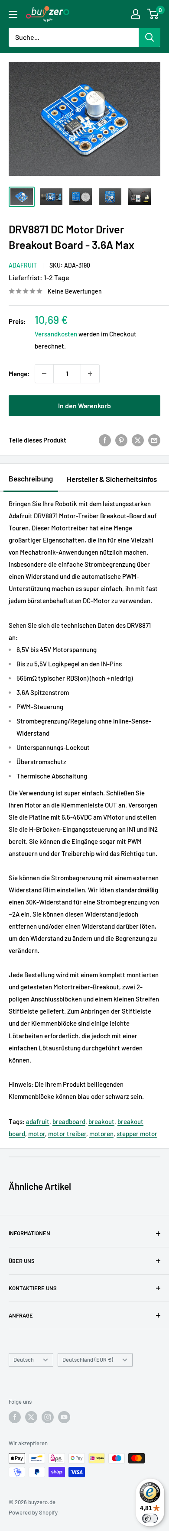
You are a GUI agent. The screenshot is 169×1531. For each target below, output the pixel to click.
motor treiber (67, 1133)
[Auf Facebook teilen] (105, 439)
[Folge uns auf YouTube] (64, 1417)
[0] (153, 14)
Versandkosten (56, 334)
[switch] (150, 1518)
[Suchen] (149, 37)
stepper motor (137, 1133)
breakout (101, 1121)
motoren (101, 1133)
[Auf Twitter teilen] (138, 439)
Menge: (19, 374)
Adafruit (23, 265)
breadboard (68, 1121)
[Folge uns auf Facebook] (15, 1417)
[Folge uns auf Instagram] (48, 1417)
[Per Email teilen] (154, 439)
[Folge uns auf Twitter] (31, 1417)
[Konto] (135, 14)
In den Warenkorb (84, 405)
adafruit (37, 1121)
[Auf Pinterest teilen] (121, 439)
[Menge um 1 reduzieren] (44, 374)
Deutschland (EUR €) (87, 1359)
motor (36, 1133)
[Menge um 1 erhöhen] (90, 374)
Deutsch (23, 1359)
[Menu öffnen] (13, 14)
